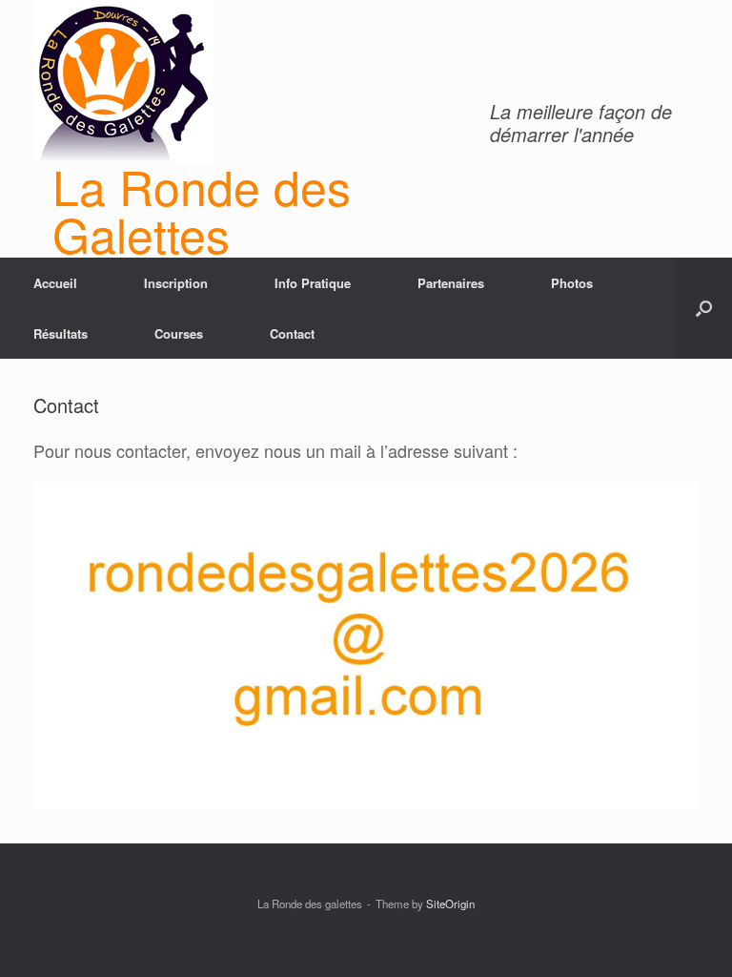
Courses (178, 333)
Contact (292, 333)
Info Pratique (312, 283)
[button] (704, 308)
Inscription (176, 283)
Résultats (60, 333)
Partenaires (450, 283)
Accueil (55, 283)
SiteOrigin (450, 903)
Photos (572, 283)
